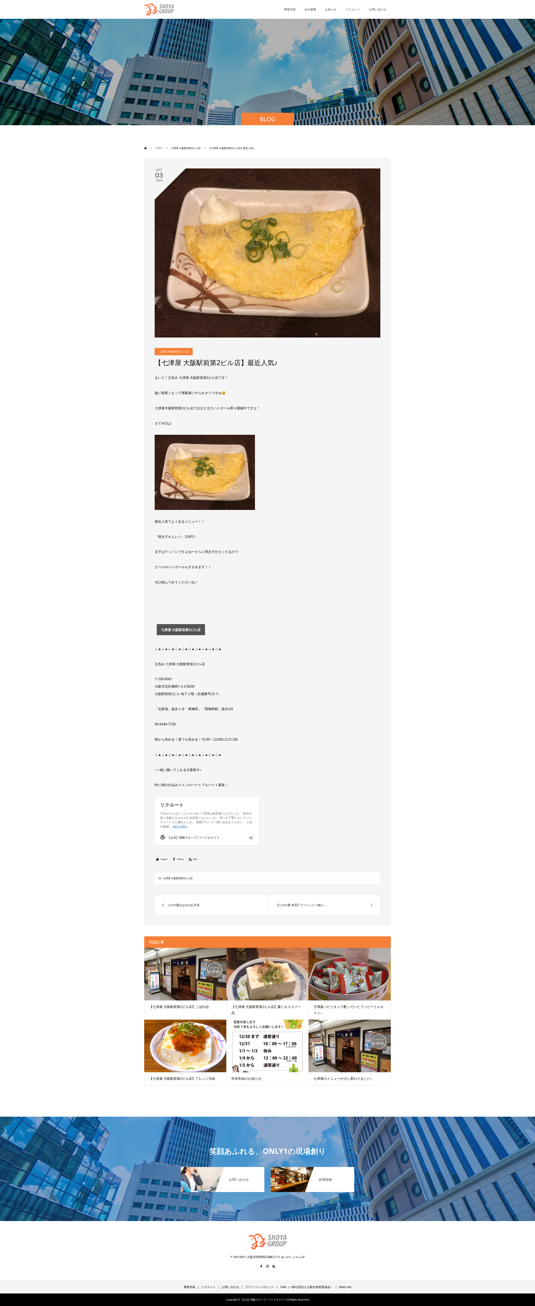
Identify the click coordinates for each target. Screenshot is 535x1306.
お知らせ (331, 9)
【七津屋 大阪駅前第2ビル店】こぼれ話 (179, 1006)
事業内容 (290, 9)
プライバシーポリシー (259, 1287)
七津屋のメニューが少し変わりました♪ (342, 1078)
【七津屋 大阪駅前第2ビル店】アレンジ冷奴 (182, 1078)
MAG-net (345, 1287)
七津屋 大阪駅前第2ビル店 (174, 351)
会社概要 (310, 9)
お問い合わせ (377, 9)
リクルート (352, 9)
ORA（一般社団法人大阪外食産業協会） (306, 1287)
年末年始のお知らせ (246, 1078)
